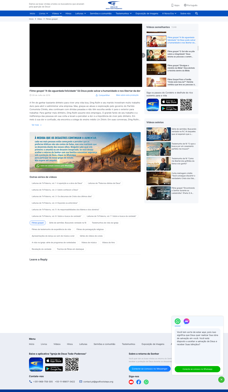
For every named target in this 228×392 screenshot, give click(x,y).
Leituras (79, 13)
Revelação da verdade (41, 249)
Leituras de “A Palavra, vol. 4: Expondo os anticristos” (55, 203)
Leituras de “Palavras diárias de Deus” (104, 183)
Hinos (68, 13)
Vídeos (55, 13)
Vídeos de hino (108, 242)
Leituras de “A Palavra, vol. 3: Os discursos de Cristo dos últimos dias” (62, 196)
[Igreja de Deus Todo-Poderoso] (114, 5)
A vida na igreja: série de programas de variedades (54, 242)
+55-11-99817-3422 (65, 381)
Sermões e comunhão (101, 13)
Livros (42, 13)
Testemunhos (122, 13)
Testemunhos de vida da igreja (105, 223)
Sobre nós (185, 13)
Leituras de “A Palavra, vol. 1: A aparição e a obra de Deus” (57, 183)
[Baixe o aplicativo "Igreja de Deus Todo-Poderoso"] (36, 364)
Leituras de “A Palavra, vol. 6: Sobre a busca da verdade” (56, 216)
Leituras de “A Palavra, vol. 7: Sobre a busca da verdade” (111, 216)
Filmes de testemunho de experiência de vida (51, 229)
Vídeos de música (89, 242)
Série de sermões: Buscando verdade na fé (67, 223)
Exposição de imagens (147, 13)
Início (32, 13)
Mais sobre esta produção (127, 95)
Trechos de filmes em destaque (70, 249)
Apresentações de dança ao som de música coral (53, 236)
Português (192, 5)
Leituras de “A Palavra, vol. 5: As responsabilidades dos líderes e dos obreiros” (65, 209)
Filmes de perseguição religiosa (90, 229)
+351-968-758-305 (43, 381)
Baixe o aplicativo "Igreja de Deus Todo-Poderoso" (57, 353)
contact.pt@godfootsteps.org (98, 381)
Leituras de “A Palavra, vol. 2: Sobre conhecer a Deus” (55, 190)
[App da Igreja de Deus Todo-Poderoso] (152, 104)
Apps (176, 5)
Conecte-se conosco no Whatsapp (197, 369)
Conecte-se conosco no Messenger (149, 368)
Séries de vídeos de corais (91, 236)
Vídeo (39, 19)
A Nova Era (168, 13)
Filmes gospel (52, 19)
